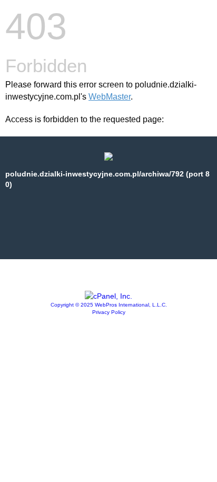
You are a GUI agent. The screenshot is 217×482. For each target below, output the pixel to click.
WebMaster (109, 96)
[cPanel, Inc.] (108, 296)
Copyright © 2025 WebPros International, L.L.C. (109, 305)
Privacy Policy (108, 312)
